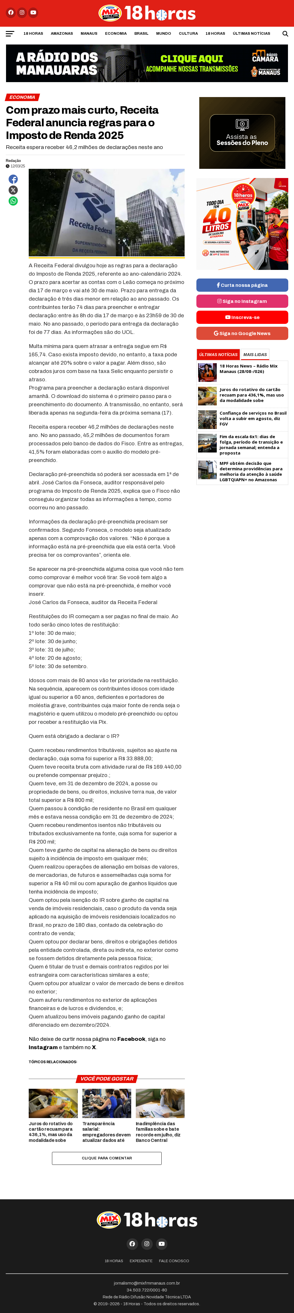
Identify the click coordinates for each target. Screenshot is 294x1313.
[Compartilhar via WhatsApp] (13, 201)
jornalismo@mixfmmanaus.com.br (147, 1283)
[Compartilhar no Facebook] (13, 179)
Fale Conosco (174, 1261)
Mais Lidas (255, 354)
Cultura (188, 34)
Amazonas (62, 34)
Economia (116, 34)
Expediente (141, 1261)
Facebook (131, 1039)
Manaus (89, 34)
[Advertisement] (242, 532)
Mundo (163, 34)
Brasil (141, 34)
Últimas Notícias (251, 34)
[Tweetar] (13, 190)
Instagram (43, 1047)
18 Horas (33, 34)
